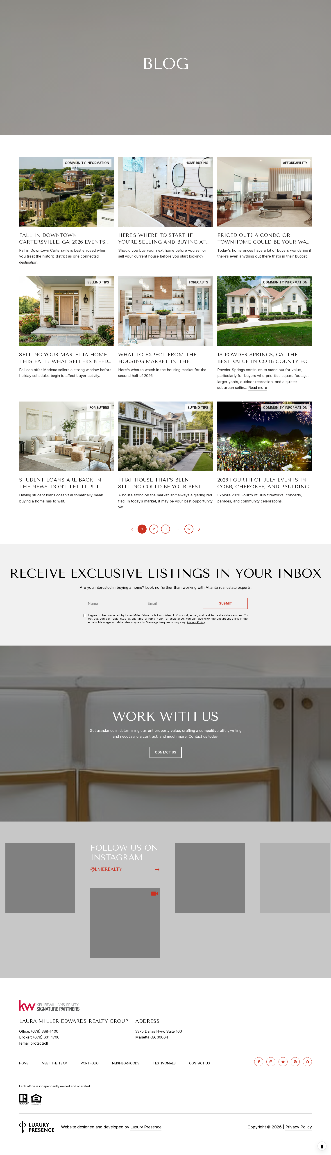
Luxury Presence (145, 1127)
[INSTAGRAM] (270, 1061)
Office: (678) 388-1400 (38, 1031)
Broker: (39, 1037)
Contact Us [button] (165, 752)
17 (189, 529)
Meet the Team (54, 1063)
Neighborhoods (125, 1063)
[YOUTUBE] (283, 1061)
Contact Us (199, 1063)
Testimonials (164, 1063)
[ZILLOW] (307, 1061)
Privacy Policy (196, 622)
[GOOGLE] (295, 1061)
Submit (225, 603)
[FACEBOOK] (258, 1061)
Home (23, 1063)
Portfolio (90, 1063)
